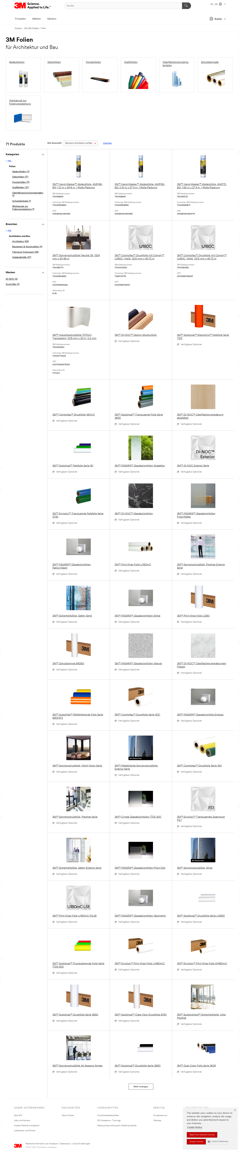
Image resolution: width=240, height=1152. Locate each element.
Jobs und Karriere (22, 1120)
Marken (51, 19)
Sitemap (157, 1120)
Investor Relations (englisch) (27, 1126)
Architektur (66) (20, 241)
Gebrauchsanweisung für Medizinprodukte (116, 1126)
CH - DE (214, 4)
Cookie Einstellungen (81, 1144)
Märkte (36, 19)
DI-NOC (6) (12, 279)
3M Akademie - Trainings (109, 1120)
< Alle (8, 161)
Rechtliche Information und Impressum (42, 1144)
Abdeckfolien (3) (20, 172)
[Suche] (186, 5)
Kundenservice (160, 1115)
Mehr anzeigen (141, 1087)
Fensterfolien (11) (20, 182)
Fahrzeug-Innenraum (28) (25, 252)
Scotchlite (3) (13, 284)
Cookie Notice (194, 1127)
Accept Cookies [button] (196, 1142)
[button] (218, 1141)
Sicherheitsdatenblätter (108, 1115)
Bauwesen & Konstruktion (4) (27, 247)
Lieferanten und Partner (24, 1131)
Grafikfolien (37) (20, 187)
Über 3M (18, 1115)
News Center (68, 1115)
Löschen (107, 143)
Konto (218, 19)
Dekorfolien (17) (20, 177)
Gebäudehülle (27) (21, 257)
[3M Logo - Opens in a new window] (32, 5)
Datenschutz (65, 1144)
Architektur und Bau (78, 143)
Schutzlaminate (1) (21, 201)
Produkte (20, 19)
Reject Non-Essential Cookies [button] (202, 1135)
